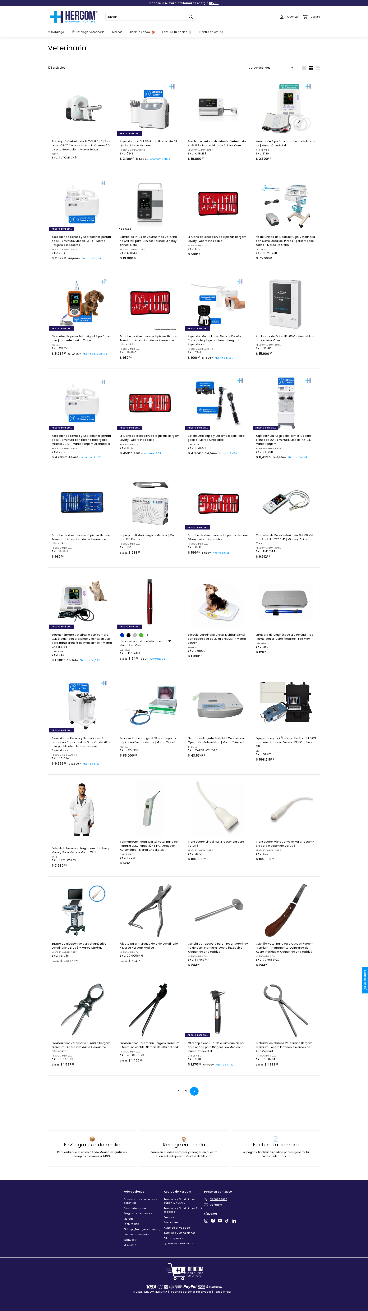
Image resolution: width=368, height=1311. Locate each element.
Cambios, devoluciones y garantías (140, 1201)
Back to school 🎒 (142, 32)
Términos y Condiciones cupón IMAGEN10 (180, 1201)
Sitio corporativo (175, 1238)
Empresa (170, 1217)
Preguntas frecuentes (138, 1213)
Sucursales (171, 1222)
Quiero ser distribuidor (178, 1243)
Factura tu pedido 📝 (177, 32)
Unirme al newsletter (137, 1234)
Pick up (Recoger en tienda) (142, 1229)
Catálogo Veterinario (89, 32)
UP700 (214, 3)
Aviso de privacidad (177, 1228)
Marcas (117, 32)
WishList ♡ (130, 1240)
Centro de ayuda (211, 32)
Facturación (131, 1224)
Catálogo (57, 32)
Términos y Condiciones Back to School (183, 1210)
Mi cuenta (130, 1245)
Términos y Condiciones (180, 1233)
